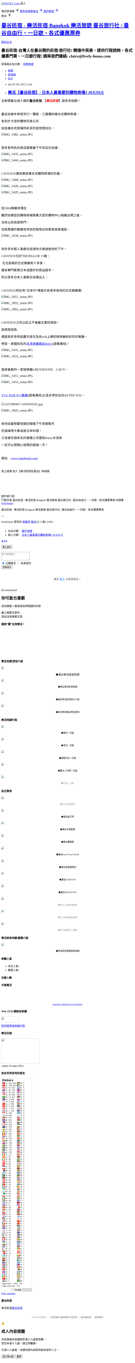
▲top (4, 540)
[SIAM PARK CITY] (2, 924)
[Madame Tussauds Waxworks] (2, 835)
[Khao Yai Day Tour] (2, 739)
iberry (49, 343)
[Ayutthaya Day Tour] (2, 777)
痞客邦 (26, 521)
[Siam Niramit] (2, 823)
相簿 (10, 70)
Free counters (8, 1293)
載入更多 (7, 547)
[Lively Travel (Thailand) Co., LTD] (2, 668)
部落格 (12, 74)
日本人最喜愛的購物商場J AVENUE (42, 535)
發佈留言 (7, 567)
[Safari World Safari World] (2, 911)
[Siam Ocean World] (2, 848)
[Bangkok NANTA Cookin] (2, 810)
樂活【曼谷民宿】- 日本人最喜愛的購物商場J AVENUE (56, 92)
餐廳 (25, 395)
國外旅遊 (27, 531)
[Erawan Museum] (2, 898)
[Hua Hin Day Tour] (2, 726)
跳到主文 (6, 42)
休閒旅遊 (28, 64)
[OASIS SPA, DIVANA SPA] (2, 873)
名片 (10, 78)
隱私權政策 (86, 1317)
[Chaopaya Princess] (2, 861)
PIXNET (43, 1317)
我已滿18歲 (8, 1356)
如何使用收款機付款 (13, 1025)
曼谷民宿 (17, 1308)
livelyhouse (7, 503)
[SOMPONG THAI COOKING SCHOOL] (2, 798)
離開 (19, 1356)
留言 (33, 521)
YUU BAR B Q (11, 395)
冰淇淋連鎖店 (35, 343)
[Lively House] (2, 680)
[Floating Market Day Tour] (2, 752)
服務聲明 (98, 1317)
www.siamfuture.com (24, 458)
